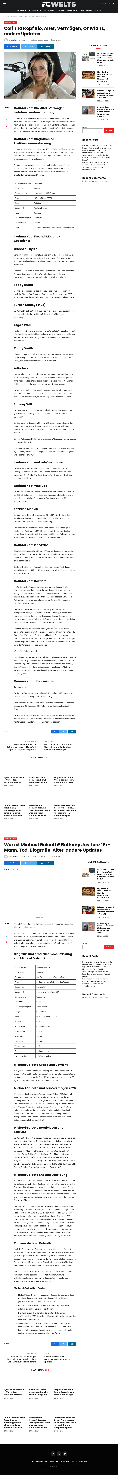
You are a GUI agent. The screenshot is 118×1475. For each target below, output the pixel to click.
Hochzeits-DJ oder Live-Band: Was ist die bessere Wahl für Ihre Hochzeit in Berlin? (105, 58)
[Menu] (4, 4)
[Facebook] (6, 114)
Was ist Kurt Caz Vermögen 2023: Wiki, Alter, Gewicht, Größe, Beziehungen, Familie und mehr (21, 1359)
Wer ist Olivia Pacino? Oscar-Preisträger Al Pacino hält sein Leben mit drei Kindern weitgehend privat (65, 810)
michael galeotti (21, 673)
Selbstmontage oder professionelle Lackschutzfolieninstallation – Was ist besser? (96, 157)
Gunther (14, 40)
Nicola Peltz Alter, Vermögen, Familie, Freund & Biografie (38, 780)
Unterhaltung (86, 11)
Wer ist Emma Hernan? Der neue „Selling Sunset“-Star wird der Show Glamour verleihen (39, 810)
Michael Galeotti (21, 933)
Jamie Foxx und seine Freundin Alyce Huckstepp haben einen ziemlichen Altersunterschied (14, 810)
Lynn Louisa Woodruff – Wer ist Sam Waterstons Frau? (14, 780)
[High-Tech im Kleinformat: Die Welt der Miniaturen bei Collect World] (88, 75)
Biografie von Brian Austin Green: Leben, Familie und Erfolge (64, 780)
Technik (60, 11)
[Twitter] (6, 120)
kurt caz (52, 1281)
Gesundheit (72, 11)
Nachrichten (35, 11)
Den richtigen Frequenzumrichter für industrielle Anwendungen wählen (106, 111)
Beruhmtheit (49, 11)
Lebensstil (22, 11)
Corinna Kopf (19, 149)
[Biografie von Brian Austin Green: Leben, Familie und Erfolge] (65, 768)
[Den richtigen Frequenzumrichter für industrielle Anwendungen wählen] (88, 110)
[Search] (113, 4)
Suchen (84, 127)
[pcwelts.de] (59, 4)
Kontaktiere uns (39, 1461)
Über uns (54, 1461)
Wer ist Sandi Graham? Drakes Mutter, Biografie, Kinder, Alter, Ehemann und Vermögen (58, 747)
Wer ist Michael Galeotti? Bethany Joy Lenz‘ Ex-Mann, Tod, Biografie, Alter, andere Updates (21, 747)
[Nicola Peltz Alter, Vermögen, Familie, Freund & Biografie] (40, 768)
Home (6, 16)
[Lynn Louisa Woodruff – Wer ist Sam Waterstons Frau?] (15, 768)
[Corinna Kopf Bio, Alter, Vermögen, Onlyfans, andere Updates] (40, 75)
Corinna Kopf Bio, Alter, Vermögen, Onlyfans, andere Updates (57, 1359)
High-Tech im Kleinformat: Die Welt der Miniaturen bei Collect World (104, 76)
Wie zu (98, 11)
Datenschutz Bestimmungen (74, 1461)
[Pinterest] (6, 126)
